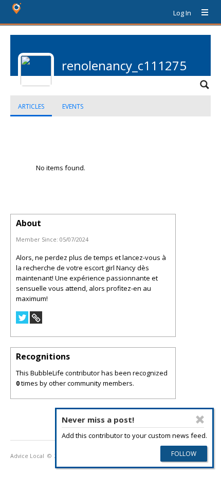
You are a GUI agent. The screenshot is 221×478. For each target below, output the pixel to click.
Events (72, 106)
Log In (182, 12)
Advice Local (27, 456)
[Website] (36, 321)
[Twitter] (22, 321)
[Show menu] (201, 12)
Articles (31, 106)
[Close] (200, 419)
